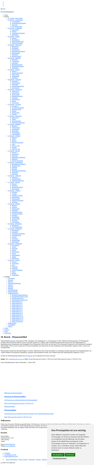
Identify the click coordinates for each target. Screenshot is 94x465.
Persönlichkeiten (13, 291)
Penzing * (15, 152)
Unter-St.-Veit (16, 149)
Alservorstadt (15, 94)
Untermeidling (16, 134)
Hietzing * (15, 137)
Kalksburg (15, 268)
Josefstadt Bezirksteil (18, 86)
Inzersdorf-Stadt (16, 109)
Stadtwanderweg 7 (17, 311)
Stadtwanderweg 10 (17, 316)
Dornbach (15, 185)
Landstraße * (15, 30)
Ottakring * (15, 177)
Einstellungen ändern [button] (59, 458)
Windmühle (15, 68)
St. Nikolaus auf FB (10, 455)
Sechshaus (15, 174)
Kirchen (10, 285)
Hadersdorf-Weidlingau (18, 157)
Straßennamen (12, 323)
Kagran (14, 253)
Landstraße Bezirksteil (18, 33)
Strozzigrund (15, 88)
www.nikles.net (10, 446)
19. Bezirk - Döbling (14, 204)
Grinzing (14, 207)
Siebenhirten (15, 275)
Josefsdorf (15, 210)
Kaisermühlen (16, 255)
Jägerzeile (14, 25)
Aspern (14, 247)
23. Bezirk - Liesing (14, 260)
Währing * (15, 192)
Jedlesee (14, 237)
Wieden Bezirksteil (17, 43)
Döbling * (15, 205)
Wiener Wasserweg (17, 321)
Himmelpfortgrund (17, 96)
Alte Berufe (11, 278)
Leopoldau (15, 238)
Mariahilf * (15, 59)
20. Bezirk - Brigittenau (15, 223)
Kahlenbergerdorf (17, 212)
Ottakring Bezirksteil (18, 180)
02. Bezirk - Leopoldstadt (15, 20)
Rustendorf (15, 172)
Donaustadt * (15, 245)
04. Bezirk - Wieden (14, 36)
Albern (14, 119)
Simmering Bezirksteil (18, 122)
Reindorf (14, 169)
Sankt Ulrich (15, 74)
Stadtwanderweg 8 (17, 313)
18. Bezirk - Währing (14, 190)
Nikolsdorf (15, 55)
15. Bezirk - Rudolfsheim (15, 162)
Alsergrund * (15, 91)
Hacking (14, 141)
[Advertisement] (47, 378)
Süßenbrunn (15, 258)
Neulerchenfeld (16, 179)
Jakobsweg (45, 459)
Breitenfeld (15, 84)
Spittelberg (15, 78)
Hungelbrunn (15, 40)
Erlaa (13, 265)
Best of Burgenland (11, 459)
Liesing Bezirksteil (17, 270)
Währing (13, 341)
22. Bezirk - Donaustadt (15, 243)
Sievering (14, 220)
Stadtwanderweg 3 (17, 305)
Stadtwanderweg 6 (17, 310)
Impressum (7, 333)
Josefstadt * (15, 81)
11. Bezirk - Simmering (15, 116)
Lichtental (15, 98)
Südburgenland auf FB (11, 456)
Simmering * (15, 117)
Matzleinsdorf (16, 53)
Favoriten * (15, 106)
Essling (14, 250)
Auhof (14, 139)
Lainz (13, 144)
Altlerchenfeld (16, 83)
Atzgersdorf (15, 263)
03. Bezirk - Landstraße (15, 28)
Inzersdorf (15, 267)
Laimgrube (15, 63)
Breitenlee (15, 248)
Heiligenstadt (15, 209)
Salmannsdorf (16, 199)
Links (6, 331)
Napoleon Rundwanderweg (20, 295)
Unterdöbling (15, 222)
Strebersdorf (15, 242)
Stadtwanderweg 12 (17, 320)
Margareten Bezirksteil (18, 51)
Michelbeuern (16, 99)
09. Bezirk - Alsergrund (15, 89)
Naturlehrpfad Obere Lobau (20, 296)
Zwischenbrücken (17, 26)
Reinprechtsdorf (16, 56)
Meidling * (15, 126)
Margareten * (15, 46)
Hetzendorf (15, 131)
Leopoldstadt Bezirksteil (19, 23)
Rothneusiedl (15, 112)
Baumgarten (15, 154)
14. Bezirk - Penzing (14, 151)
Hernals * (14, 184)
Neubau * (14, 71)
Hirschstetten (15, 252)
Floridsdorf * (15, 230)
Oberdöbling (15, 217)
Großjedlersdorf (16, 235)
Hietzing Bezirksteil (17, 142)
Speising (14, 147)
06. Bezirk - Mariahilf (14, 58)
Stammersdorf (16, 240)
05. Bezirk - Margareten (15, 45)
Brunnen (10, 280)
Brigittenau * (15, 225)
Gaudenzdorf (15, 129)
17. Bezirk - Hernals (14, 182)
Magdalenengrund (17, 64)
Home (6, 15)
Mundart (10, 288)
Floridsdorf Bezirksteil (18, 233)
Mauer (14, 272)
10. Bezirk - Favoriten (14, 104)
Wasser (10, 326)
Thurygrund (15, 103)
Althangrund (15, 93)
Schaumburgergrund (18, 41)
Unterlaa (14, 114)
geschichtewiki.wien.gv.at (16, 359)
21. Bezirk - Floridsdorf (15, 228)
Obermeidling (16, 132)
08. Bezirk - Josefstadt (14, 79)
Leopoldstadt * (16, 21)
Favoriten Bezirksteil (18, 108)
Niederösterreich (13, 290)
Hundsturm (15, 48)
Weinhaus (14, 202)
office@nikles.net (10, 444)
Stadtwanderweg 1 (17, 301)
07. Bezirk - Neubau (14, 69)
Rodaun (14, 273)
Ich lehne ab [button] (70, 455)
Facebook (7, 453)
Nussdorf (14, 215)
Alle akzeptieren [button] (58, 455)
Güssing (38, 459)
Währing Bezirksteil (17, 200)
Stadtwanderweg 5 (17, 308)
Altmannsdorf (16, 127)
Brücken (10, 281)
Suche (6, 328)
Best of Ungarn (23, 459)
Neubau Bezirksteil (17, 73)
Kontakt (6, 330)
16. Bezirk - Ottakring (14, 175)
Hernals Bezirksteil (17, 187)
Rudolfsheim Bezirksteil (19, 170)
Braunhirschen (16, 166)
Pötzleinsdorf (15, 197)
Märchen (10, 286)
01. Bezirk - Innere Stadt (15, 18)
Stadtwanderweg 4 (17, 306)
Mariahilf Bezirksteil (18, 66)
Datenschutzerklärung (14, 283)
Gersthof (14, 194)
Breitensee (15, 156)
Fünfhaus (14, 167)
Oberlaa (14, 111)
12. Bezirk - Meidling (14, 124)
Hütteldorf (15, 159)
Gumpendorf (15, 61)
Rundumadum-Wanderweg (19, 300)
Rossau (14, 101)
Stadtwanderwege (13, 293)
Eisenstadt (32, 459)
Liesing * (14, 262)
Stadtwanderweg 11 (17, 318)
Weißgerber (15, 35)
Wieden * (14, 38)
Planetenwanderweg (18, 298)
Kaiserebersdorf (16, 121)
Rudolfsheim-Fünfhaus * (19, 164)
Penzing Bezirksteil (17, 161)
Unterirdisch (11, 325)
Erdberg (14, 31)
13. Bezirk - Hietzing (14, 136)
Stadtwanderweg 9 (17, 315)
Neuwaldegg (15, 189)
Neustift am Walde (17, 195)
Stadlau (14, 257)
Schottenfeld (15, 76)
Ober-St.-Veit (15, 146)
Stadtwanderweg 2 (17, 303)
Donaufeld (15, 232)
